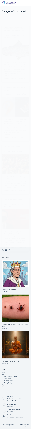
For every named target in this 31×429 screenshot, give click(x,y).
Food (11, 28)
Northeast (7, 89)
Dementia (6, 28)
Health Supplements (14, 30)
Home (3, 372)
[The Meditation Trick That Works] (15, 344)
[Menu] (28, 2)
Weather (6, 90)
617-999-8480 (11, 411)
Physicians (5, 385)
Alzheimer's (11, 27)
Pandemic (17, 146)
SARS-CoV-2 (20, 148)
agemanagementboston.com (15, 417)
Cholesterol (18, 27)
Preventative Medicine (10, 148)
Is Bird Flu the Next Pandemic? (13, 151)
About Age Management (10, 376)
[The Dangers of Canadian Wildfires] (15, 107)
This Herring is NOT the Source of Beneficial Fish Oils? (15, 36)
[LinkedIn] (9, 250)
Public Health (20, 89)
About (3, 374)
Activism (6, 87)
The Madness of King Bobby (9, 289)
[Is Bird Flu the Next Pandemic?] (15, 164)
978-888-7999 (11, 406)
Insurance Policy (8, 380)
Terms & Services (24, 424)
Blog (3, 387)
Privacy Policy (8, 383)
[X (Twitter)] (6, 250)
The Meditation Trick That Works (10, 361)
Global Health (17, 28)
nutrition (11, 32)
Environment (12, 87)
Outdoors (13, 89)
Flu (5, 146)
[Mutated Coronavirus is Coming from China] (15, 219)
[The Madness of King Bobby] (15, 273)
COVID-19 (6, 199)
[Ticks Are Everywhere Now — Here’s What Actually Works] (15, 308)
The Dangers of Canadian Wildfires (15, 94)
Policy (6, 201)
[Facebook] (2, 250)
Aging (5, 27)
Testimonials (7, 378)
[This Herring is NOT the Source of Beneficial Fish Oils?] (15, 50)
